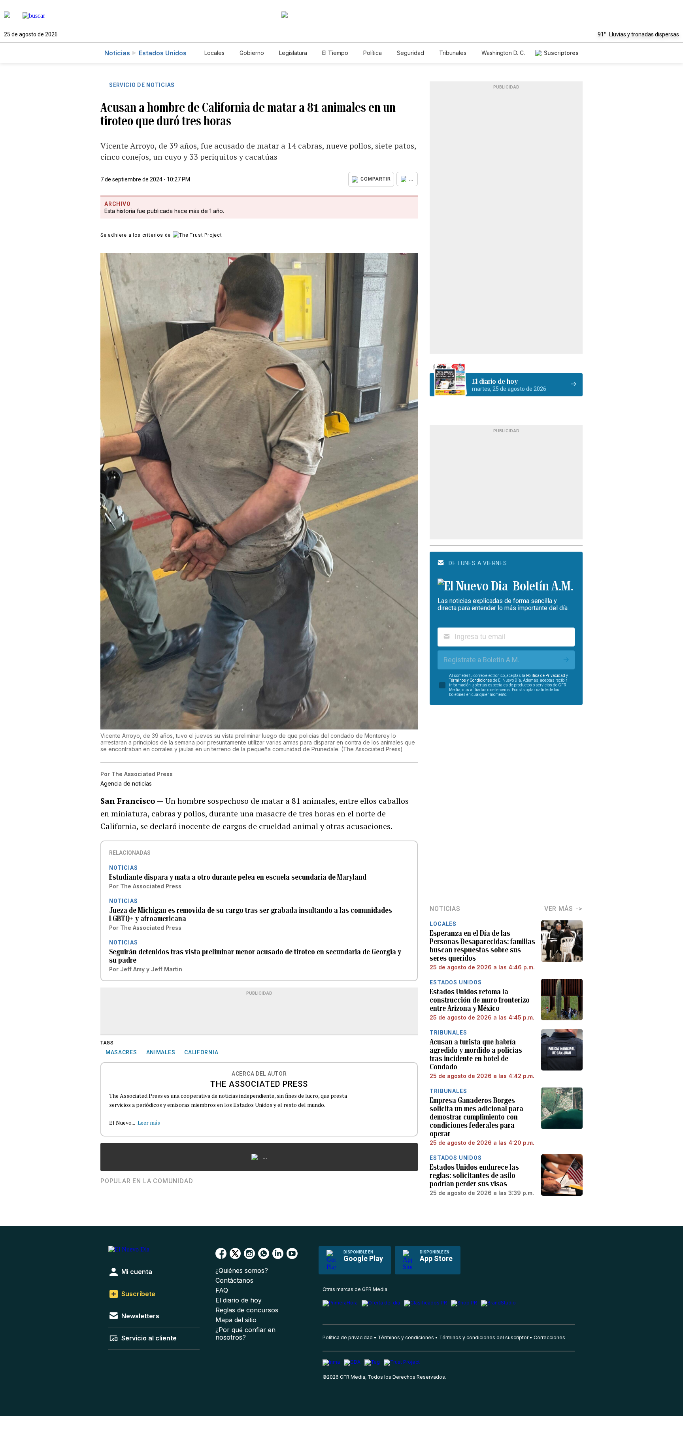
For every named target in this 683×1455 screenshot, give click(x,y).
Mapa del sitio (236, 1320)
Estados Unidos (163, 53)
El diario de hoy (238, 1300)
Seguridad (410, 52)
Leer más (149, 1122)
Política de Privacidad (545, 675)
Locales (214, 52)
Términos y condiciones (406, 1337)
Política (372, 52)
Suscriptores (561, 52)
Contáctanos (234, 1280)
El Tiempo (335, 52)
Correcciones (549, 1337)
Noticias (117, 53)
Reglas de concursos (246, 1310)
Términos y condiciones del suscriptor (483, 1337)
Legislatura (293, 52)
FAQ (221, 1290)
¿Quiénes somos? (241, 1270)
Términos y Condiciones (470, 680)
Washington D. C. (503, 52)
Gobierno (252, 52)
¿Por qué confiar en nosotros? (245, 1333)
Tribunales (452, 52)
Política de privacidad (348, 1337)
